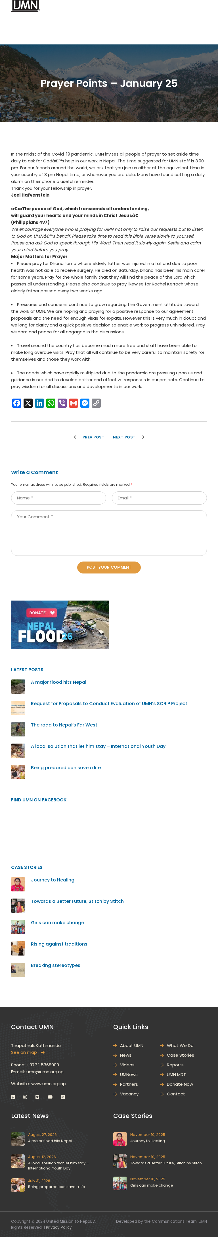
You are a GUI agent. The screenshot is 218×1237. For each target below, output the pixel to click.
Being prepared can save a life (66, 767)
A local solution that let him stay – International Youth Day (98, 746)
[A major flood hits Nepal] (18, 683)
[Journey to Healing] (18, 880)
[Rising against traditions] (18, 945)
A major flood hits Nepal (58, 682)
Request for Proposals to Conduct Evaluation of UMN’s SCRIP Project (109, 703)
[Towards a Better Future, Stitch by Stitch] (18, 902)
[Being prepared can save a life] (18, 768)
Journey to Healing (52, 880)
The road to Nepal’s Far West (64, 725)
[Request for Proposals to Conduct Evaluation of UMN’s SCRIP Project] (18, 704)
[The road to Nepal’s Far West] (18, 725)
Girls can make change (57, 922)
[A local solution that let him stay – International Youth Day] (18, 747)
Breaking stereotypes (55, 965)
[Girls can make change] (18, 923)
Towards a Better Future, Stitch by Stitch (77, 901)
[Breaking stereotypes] (18, 966)
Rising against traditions (59, 944)
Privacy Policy (59, 1227)
